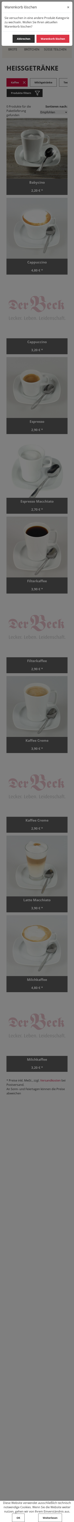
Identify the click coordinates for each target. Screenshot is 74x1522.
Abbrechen (23, 38)
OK (18, 1517)
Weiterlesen (50, 1517)
